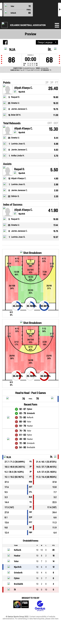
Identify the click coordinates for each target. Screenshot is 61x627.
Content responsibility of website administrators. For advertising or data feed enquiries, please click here (30, 618)
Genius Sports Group (40, 605)
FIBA (21, 605)
